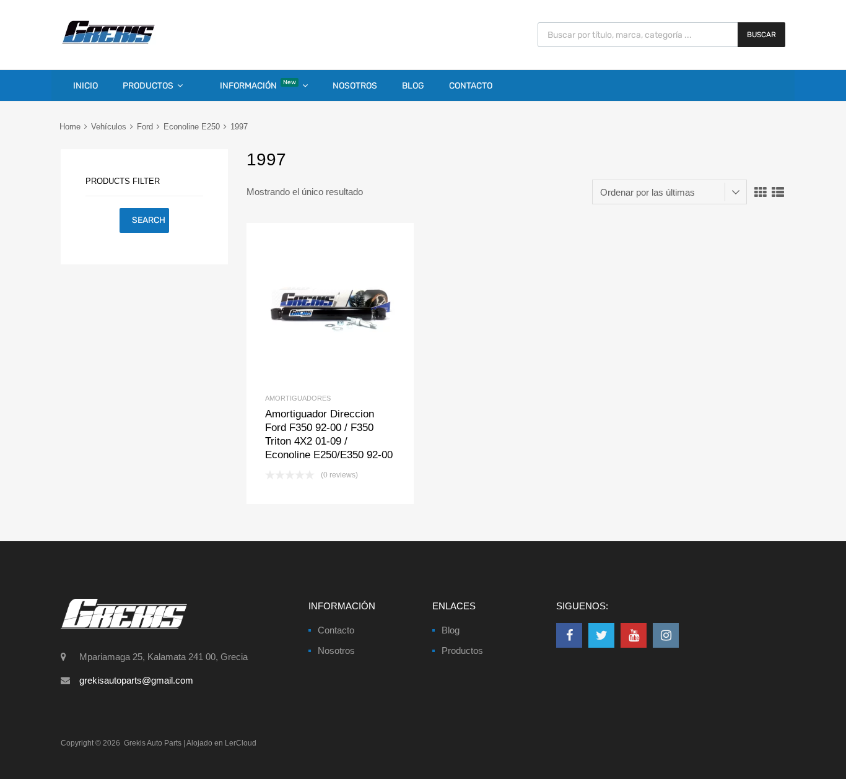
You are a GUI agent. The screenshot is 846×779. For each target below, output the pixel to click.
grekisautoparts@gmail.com (136, 680)
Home (70, 126)
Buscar (761, 34)
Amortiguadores (298, 398)
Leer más (351, 307)
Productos (148, 86)
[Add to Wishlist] (309, 307)
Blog (413, 86)
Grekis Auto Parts (152, 743)
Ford (145, 126)
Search (148, 220)
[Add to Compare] (330, 307)
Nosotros (355, 86)
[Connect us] (569, 635)
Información (258, 85)
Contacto (470, 86)
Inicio (85, 86)
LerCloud (240, 743)
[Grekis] (108, 41)
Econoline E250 (192, 126)
